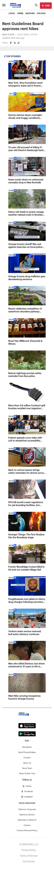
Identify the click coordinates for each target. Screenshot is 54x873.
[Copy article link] (18, 43)
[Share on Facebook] (11, 43)
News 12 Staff (8, 35)
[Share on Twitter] (15, 43)
